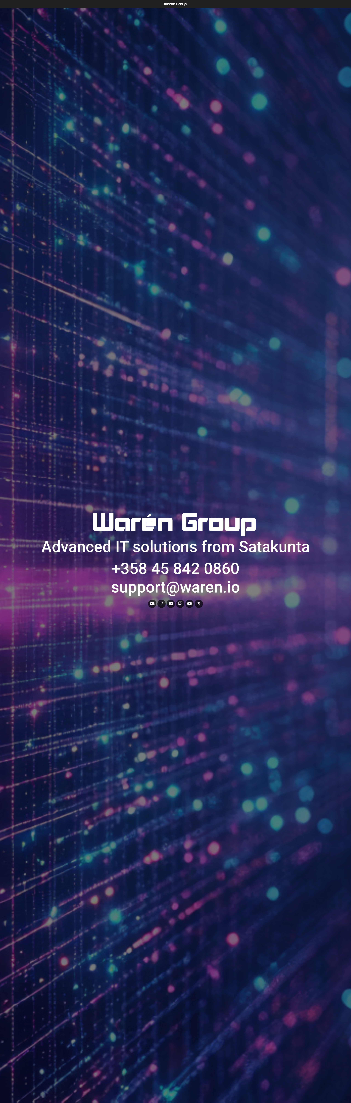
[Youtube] (189, 604)
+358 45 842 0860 (175, 568)
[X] (199, 604)
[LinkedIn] (171, 604)
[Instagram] (161, 604)
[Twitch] (180, 604)
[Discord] (152, 604)
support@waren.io (175, 587)
